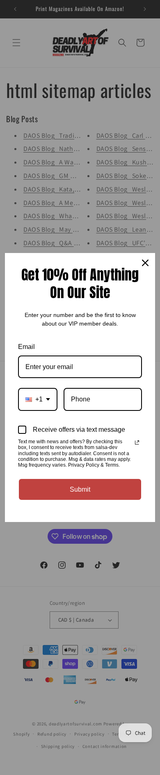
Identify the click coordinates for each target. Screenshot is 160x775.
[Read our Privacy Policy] (137, 442)
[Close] (145, 263)
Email (26, 346)
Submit (80, 489)
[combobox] (37, 399)
